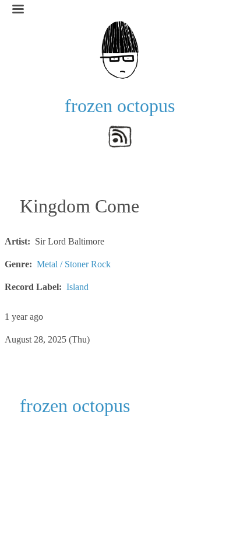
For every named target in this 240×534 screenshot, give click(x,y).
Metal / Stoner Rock (74, 264)
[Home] (120, 49)
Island (77, 287)
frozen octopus (120, 105)
